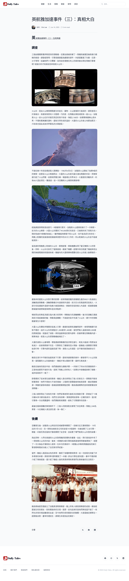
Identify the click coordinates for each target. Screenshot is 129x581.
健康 (42, 4)
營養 (56, 4)
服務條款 (47, 570)
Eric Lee (44, 27)
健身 (62, 4)
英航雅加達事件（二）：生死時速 (46, 38)
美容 (76, 4)
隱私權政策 (35, 570)
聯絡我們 (24, 570)
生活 (49, 4)
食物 (69, 4)
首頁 (4, 570)
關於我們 (13, 570)
